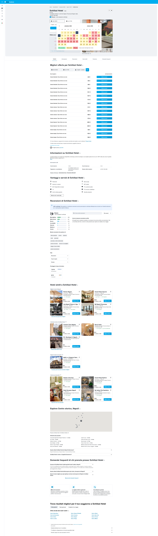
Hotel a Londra (53, 518)
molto (52, 238)
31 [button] (95, 44)
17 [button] (68, 38)
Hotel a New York (95, 515)
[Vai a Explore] (2, 16)
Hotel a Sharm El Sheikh (76, 513)
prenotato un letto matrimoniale (57, 240)
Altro (51, 159)
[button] (2, 2)
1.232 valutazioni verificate (61, 17)
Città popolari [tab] (54, 507)
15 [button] (62, 38)
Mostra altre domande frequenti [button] (71, 478)
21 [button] (59, 41)
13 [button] (77, 35)
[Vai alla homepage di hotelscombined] (9, 1)
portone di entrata (54, 243)
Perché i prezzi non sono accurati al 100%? (60, 532)
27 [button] (77, 41)
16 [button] (65, 38)
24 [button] (68, 41)
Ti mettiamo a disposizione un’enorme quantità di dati (62, 530)
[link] (58, 316)
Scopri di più (88, 141)
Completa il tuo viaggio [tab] (73, 507)
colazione (65, 235)
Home (51, 7)
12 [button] (74, 35)
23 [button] (65, 41)
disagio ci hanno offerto (55, 246)
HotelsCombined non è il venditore (58, 528)
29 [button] (62, 44)
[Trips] (2, 19)
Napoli (68, 7)
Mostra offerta (76, 300)
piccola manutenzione (55, 249)
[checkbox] (56, 270)
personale (56, 238)
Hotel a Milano (95, 518)
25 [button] (71, 41)
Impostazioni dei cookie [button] (54, 145)
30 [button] (65, 44)
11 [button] (71, 35)
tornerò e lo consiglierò (63, 243)
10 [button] (68, 35)
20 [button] (77, 38)
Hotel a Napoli (74, 516)
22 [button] (62, 41)
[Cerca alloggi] (2, 8)
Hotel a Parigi (74, 518)
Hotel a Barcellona (54, 513)
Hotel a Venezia (74, 515)
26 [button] (74, 41)
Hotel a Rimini (95, 513)
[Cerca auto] (2, 11)
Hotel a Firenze (95, 516)
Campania (61, 7)
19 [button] (74, 38)
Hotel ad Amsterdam (54, 515)
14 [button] (59, 38)
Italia (54, 7)
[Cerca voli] (2, 5)
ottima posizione (54, 235)
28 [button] (59, 44)
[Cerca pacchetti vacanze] (2, 13)
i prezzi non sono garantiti (77, 524)
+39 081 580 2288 (54, 15)
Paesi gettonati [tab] (63, 507)
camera (60, 235)
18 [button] (71, 38)
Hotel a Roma (53, 516)
